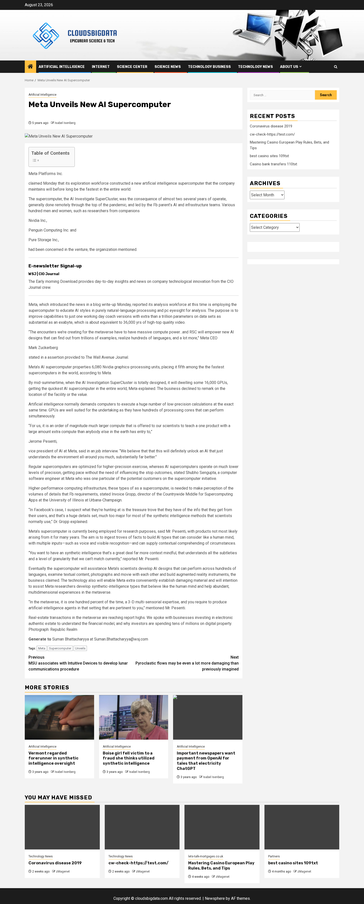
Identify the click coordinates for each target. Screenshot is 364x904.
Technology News (255, 67)
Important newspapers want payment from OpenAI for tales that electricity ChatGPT (206, 761)
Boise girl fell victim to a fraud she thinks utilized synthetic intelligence (129, 758)
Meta (41, 648)
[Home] (30, 66)
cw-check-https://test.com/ (272, 134)
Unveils (80, 648)
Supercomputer (60, 648)
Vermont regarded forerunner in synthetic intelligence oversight (53, 758)
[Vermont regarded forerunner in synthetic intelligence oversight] (59, 717)
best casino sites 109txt (269, 156)
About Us (289, 67)
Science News (168, 67)
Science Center (132, 67)
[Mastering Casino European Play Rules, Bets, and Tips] (222, 827)
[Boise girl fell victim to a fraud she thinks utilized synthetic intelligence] (133, 717)
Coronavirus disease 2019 (271, 126)
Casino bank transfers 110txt (273, 164)
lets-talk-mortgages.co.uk (205, 856)
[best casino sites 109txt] (301, 827)
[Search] (336, 67)
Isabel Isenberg (65, 123)
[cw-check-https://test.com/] (142, 827)
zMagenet (63, 871)
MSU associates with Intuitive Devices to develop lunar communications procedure (78, 663)
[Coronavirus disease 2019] (62, 827)
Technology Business (209, 67)
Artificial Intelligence (62, 67)
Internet (101, 67)
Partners (274, 856)
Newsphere (215, 898)
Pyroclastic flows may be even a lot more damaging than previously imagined (187, 663)
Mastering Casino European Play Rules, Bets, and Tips (221, 866)
